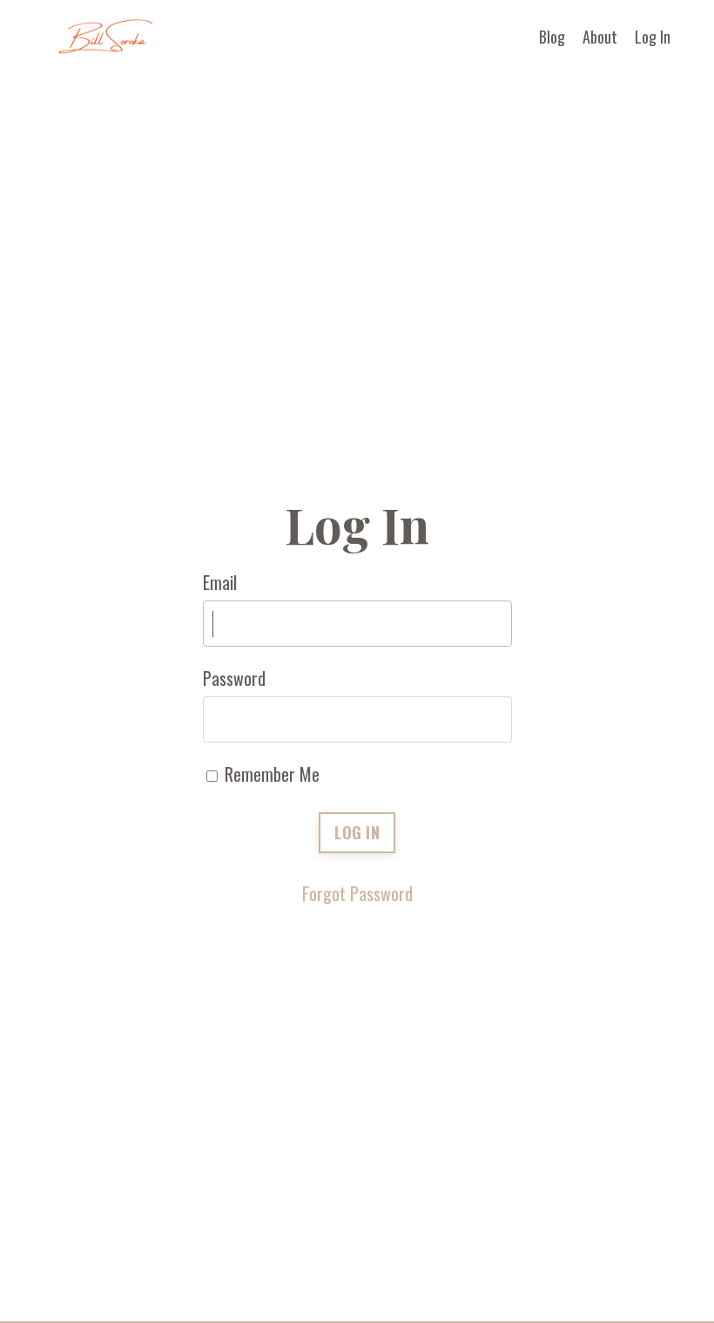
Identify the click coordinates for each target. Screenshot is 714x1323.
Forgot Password (357, 893)
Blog (552, 36)
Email (220, 582)
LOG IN (357, 832)
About (600, 36)
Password (234, 678)
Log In (652, 36)
